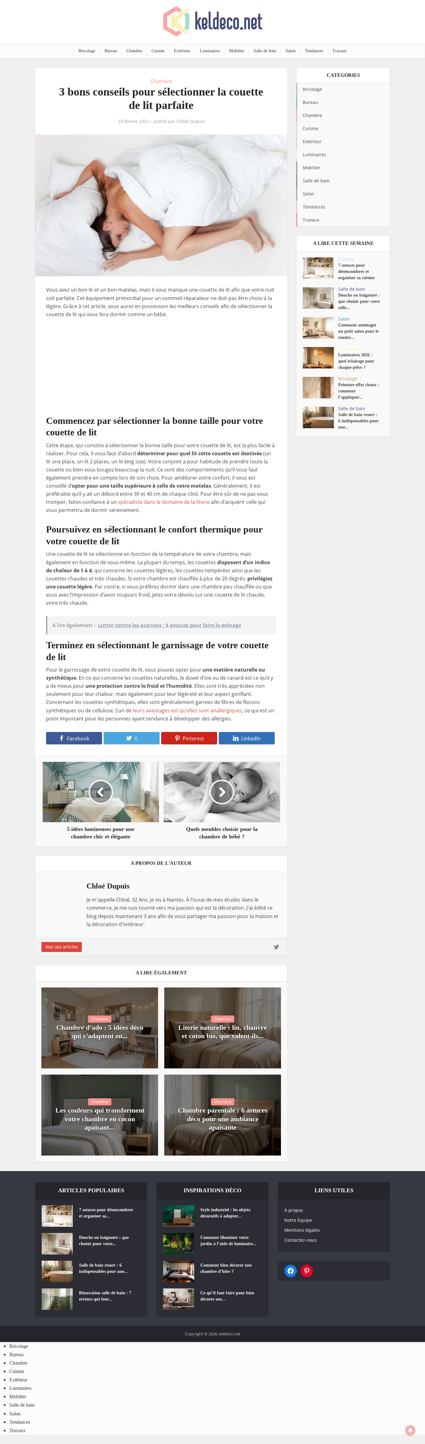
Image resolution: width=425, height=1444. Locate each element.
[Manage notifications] (410, 1430)
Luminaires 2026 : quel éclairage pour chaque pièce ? (356, 361)
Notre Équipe (298, 1220)
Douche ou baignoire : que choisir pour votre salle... (359, 301)
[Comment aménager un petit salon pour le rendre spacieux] (320, 328)
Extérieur (182, 51)
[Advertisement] (161, 371)
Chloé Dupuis (191, 121)
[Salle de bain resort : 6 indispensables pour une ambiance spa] (320, 417)
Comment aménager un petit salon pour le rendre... (358, 331)
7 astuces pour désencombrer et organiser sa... (106, 1212)
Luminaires (210, 51)
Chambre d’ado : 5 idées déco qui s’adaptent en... (99, 1032)
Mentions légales (302, 1230)
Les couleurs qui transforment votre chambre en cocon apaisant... (99, 1118)
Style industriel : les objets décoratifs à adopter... (225, 1212)
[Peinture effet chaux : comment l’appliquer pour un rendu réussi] (320, 387)
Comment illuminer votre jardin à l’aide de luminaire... (228, 1240)
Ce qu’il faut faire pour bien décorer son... (227, 1296)
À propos (293, 1210)
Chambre (134, 51)
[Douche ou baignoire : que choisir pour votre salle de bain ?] (320, 298)
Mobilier (236, 51)
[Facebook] (290, 1271)
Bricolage (86, 51)
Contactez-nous (300, 1240)
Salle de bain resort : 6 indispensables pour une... (358, 420)
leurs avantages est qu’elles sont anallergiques (187, 710)
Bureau (111, 51)
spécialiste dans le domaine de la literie (164, 502)
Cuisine (158, 51)
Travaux (339, 51)
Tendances (314, 51)
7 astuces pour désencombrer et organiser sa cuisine (356, 271)
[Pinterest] (307, 1271)
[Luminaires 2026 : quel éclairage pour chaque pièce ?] (320, 357)
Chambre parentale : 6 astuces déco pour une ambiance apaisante (223, 1118)
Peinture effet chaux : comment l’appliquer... (358, 391)
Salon (291, 51)
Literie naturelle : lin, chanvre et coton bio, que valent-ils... (222, 1032)
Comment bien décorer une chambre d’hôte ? (226, 1268)
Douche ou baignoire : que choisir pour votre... (104, 1240)
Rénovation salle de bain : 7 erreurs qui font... (105, 1296)
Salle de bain (265, 51)
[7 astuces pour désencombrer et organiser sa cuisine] (320, 268)
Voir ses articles (61, 947)
